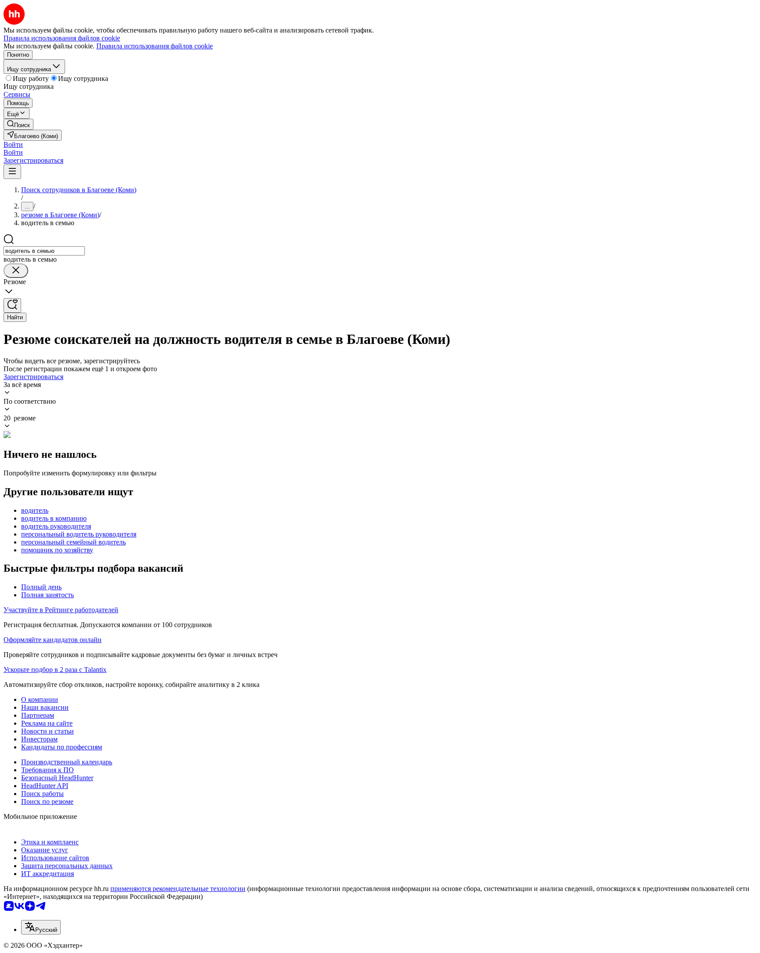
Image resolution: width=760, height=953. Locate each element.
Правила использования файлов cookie (154, 46)
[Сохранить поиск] (12, 305)
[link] (18, 124)
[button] (13, 144)
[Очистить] (16, 270)
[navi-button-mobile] (12, 171)
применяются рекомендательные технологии (177, 888)
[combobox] (44, 251)
